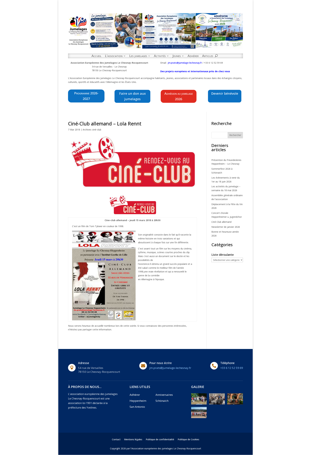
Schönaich (162, 401)
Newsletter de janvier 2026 (225, 226)
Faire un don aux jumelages (132, 96)
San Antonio (137, 407)
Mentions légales (133, 439)
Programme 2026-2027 (86, 96)
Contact (116, 439)
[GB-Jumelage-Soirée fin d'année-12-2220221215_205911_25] (217, 403)
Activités (160, 56)
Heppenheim (138, 401)
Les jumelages (138, 56)
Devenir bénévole (224, 93)
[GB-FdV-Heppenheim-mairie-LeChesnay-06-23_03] (235, 403)
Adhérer (193, 56)
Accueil (96, 56)
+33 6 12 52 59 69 (231, 368)
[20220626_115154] (199, 403)
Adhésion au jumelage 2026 (178, 96)
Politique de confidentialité (160, 439)
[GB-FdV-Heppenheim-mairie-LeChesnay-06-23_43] (199, 417)
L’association (113, 56)
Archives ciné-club (92, 129)
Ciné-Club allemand (221, 221)
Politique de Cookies (188, 439)
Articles (207, 56)
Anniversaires (164, 395)
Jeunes (177, 56)
